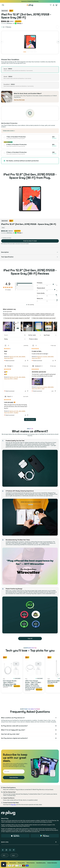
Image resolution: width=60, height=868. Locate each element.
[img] (7, 311)
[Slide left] (1, 41)
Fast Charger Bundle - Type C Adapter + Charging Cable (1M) (10, 682)
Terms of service (30, 862)
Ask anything (31, 304)
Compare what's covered (8, 130)
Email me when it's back (30, 241)
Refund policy (12, 862)
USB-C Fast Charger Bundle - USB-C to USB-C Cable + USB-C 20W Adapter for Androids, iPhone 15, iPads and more (33, 684)
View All (30, 638)
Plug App (13, 804)
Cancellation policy (41, 862)
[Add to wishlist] (57, 27)
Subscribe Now (14, 777)
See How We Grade (19, 100)
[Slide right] (58, 41)
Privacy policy (21, 862)
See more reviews (30, 419)
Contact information (52, 862)
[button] (2, 5)
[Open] (3, 864)
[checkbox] (34, 339)
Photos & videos (33, 339)
